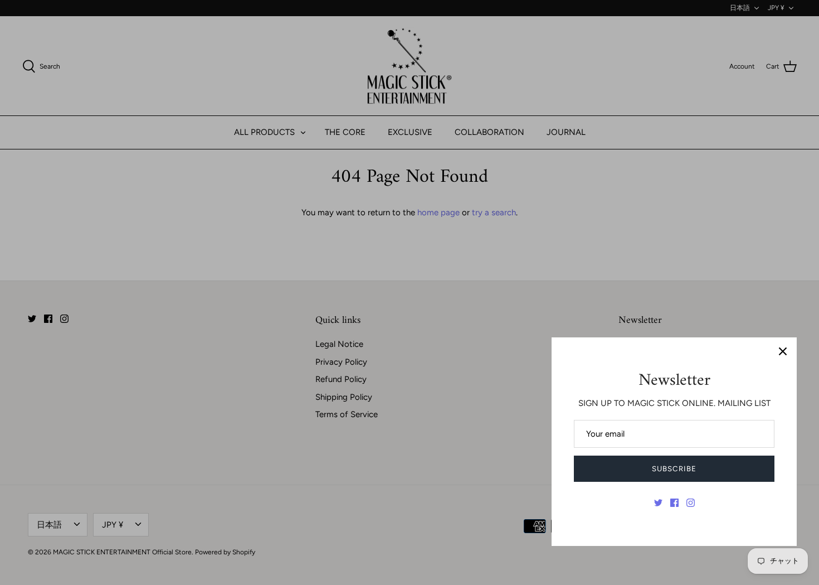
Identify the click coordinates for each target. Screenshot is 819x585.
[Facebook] (674, 503)
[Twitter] (658, 503)
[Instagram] (690, 503)
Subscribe (674, 469)
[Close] (783, 351)
